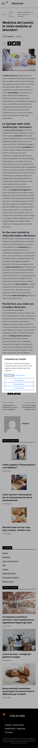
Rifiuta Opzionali (19, 384)
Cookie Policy (9, 375)
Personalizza (19, 380)
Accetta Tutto (19, 388)
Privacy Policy (20, 375)
